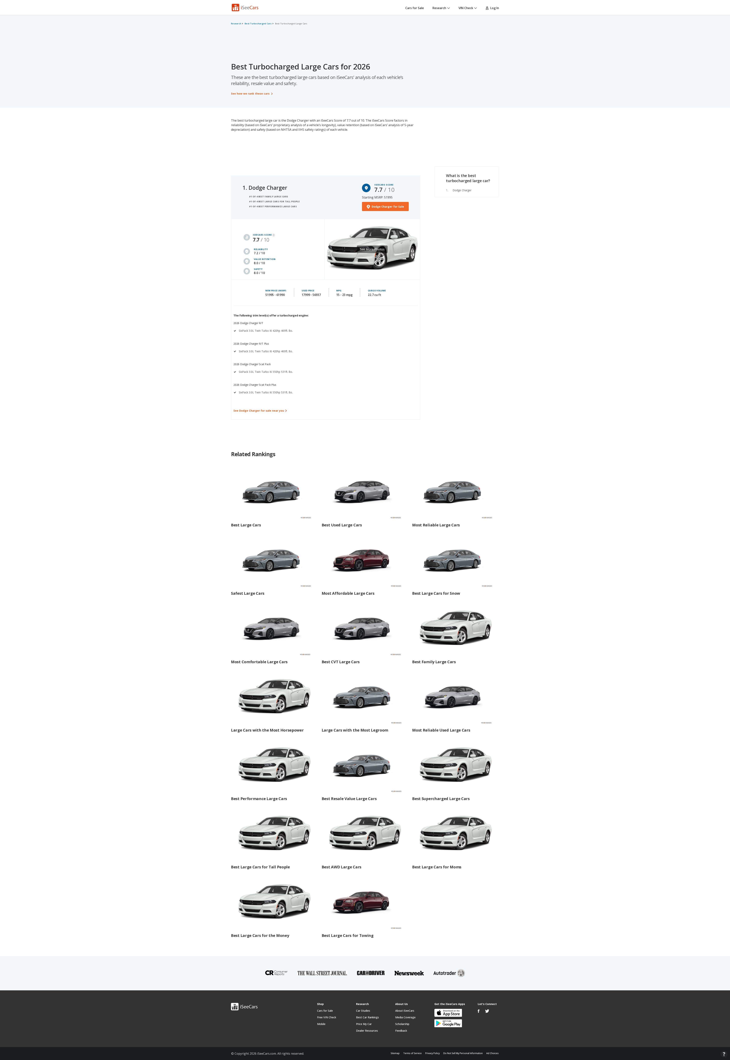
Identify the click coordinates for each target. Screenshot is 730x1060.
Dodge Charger (462, 190)
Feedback (401, 1030)
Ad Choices (492, 1053)
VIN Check (466, 8)
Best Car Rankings (367, 1017)
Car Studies (363, 1010)
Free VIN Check (326, 1017)
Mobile (321, 1024)
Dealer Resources (367, 1030)
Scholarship (402, 1024)
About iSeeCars (404, 1010)
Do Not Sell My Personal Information (463, 1053)
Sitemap (395, 1053)
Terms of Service (412, 1053)
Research (439, 8)
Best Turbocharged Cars (258, 23)
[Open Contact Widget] (724, 1054)
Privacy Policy (432, 1053)
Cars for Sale (414, 8)
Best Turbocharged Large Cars (291, 23)
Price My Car (364, 1024)
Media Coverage (405, 1017)
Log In (494, 8)
